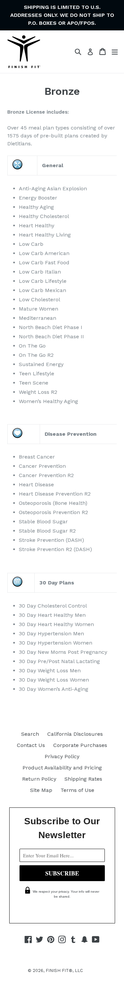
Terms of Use (77, 790)
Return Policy (39, 779)
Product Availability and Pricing (62, 767)
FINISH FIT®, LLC (64, 970)
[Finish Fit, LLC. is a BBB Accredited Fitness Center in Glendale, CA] (62, 998)
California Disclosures (75, 734)
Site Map (41, 790)
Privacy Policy (62, 756)
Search (30, 734)
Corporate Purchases (80, 745)
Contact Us (31, 745)
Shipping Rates (83, 779)
